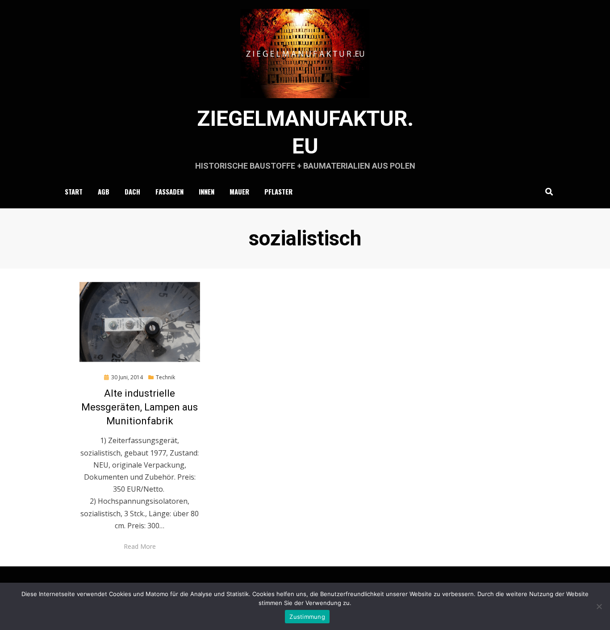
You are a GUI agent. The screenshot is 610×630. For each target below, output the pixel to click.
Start (74, 191)
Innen (206, 191)
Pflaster (278, 191)
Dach (132, 191)
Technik (165, 377)
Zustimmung (307, 616)
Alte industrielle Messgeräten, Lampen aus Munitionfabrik (139, 407)
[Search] (547, 191)
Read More (140, 546)
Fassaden (169, 191)
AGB (103, 191)
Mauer (239, 191)
